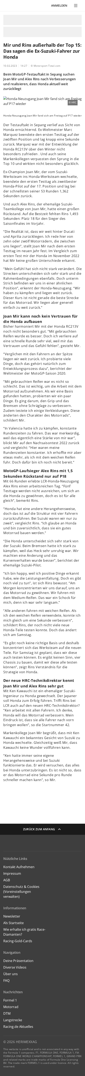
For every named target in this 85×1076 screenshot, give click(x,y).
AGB (6, 880)
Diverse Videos (14, 967)
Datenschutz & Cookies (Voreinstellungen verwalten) (21, 891)
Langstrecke (12, 1020)
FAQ (6, 980)
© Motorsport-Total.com (45, 66)
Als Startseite (13, 923)
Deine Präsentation (18, 960)
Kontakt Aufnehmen (18, 867)
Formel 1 (10, 1000)
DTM (7, 1013)
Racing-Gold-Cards (17, 941)
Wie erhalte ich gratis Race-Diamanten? (24, 932)
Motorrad (10, 1007)
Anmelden (59, 5)
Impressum (12, 873)
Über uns (10, 974)
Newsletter (11, 916)
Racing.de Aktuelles (18, 1026)
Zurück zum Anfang (39, 829)
